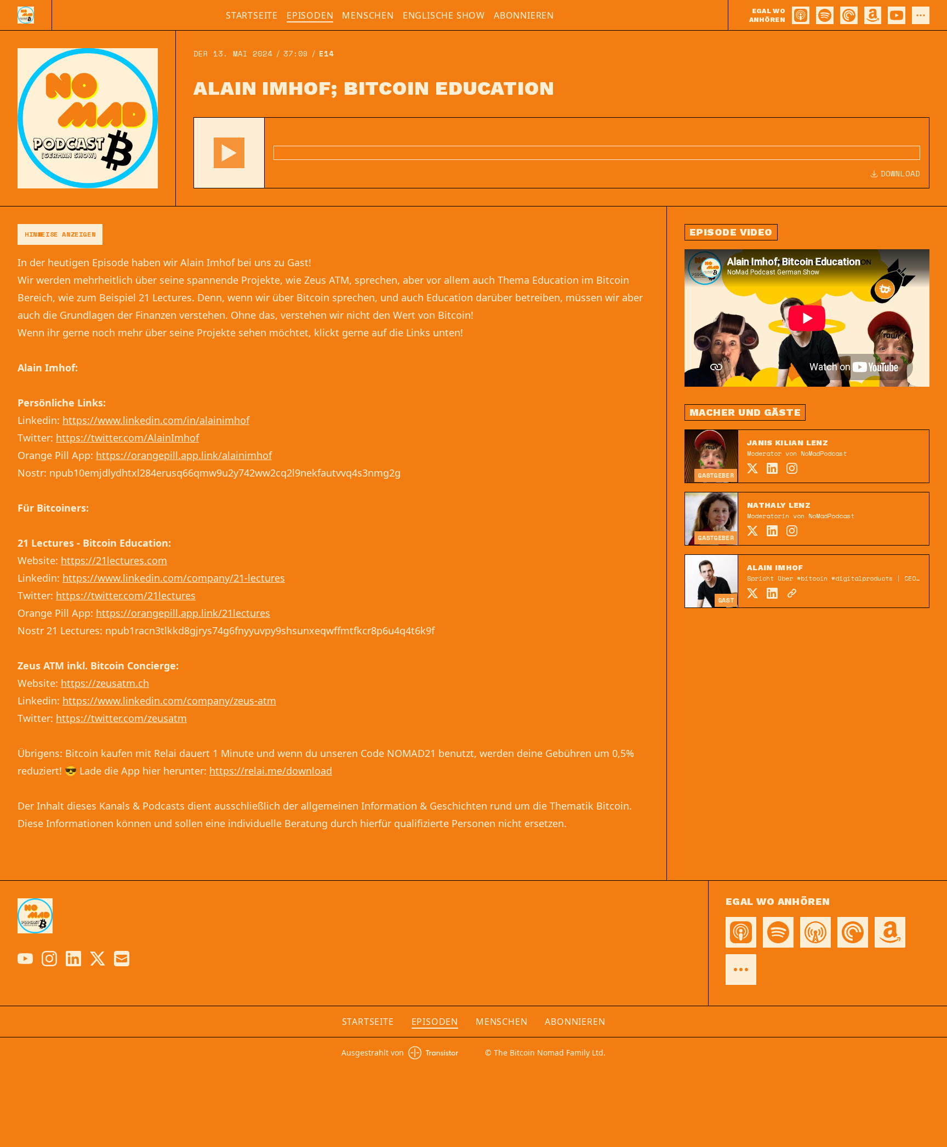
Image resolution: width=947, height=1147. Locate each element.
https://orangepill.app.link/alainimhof (184, 455)
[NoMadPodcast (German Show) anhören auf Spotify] (825, 15)
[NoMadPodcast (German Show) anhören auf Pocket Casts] (849, 15)
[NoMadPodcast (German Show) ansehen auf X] (97, 958)
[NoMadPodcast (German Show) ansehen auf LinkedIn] (73, 958)
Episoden (310, 15)
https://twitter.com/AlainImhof (127, 437)
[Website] (791, 593)
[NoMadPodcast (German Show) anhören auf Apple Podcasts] (800, 15)
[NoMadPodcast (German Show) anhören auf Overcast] (815, 932)
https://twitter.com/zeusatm (121, 718)
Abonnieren (524, 15)
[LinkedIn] (772, 468)
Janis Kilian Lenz (787, 442)
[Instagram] (791, 468)
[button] (229, 152)
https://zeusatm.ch (105, 683)
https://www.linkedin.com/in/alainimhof (155, 420)
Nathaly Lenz (779, 505)
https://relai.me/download (270, 770)
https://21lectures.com (114, 560)
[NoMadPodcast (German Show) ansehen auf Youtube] (25, 958)
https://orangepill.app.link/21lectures (183, 613)
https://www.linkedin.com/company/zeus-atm (169, 700)
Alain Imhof (775, 567)
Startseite (252, 15)
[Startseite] (26, 15)
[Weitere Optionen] (920, 15)
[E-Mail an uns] (121, 958)
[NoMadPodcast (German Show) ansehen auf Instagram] (49, 958)
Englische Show (444, 15)
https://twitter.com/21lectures (126, 595)
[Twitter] (752, 468)
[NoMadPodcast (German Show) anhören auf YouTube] (896, 15)
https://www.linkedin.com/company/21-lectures (173, 577)
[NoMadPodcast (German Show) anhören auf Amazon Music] (872, 15)
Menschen (367, 15)
